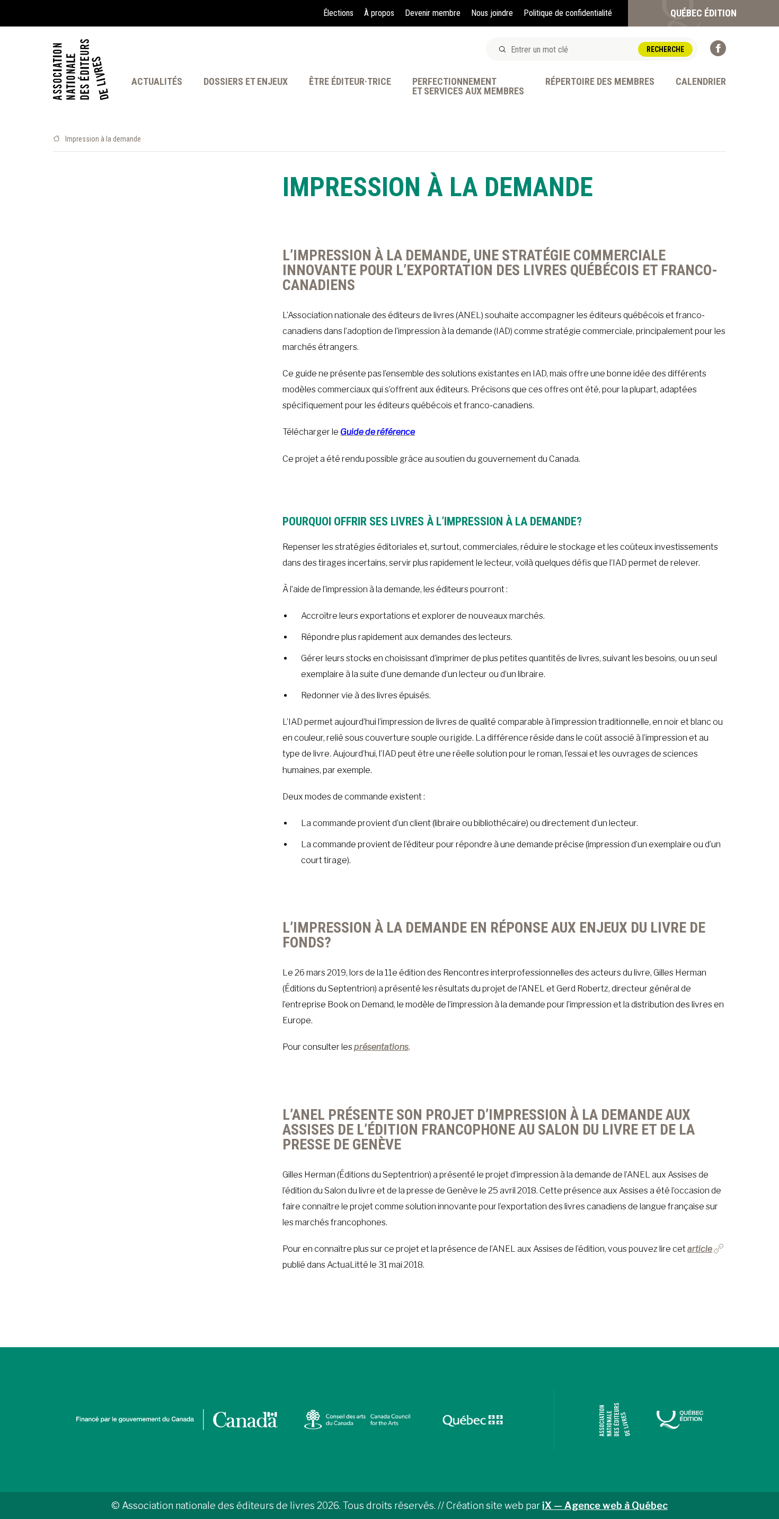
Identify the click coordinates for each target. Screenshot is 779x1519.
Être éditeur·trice (350, 82)
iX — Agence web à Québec (605, 1505)
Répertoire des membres (599, 82)
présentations (381, 1047)
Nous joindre (492, 13)
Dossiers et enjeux (245, 82)
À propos (379, 13)
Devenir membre (433, 13)
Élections (338, 13)
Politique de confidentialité (568, 13)
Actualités (156, 82)
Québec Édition (703, 13)
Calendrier (701, 82)
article (699, 1249)
